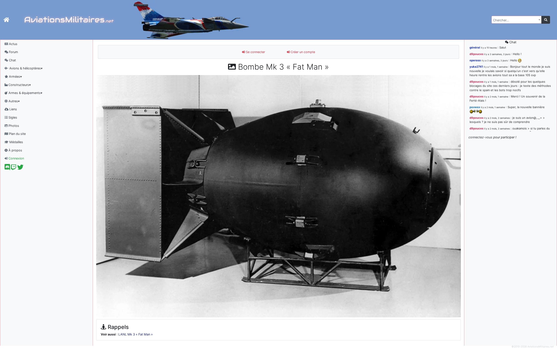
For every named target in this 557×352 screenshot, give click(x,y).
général (475, 47)
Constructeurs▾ (19, 85)
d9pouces (476, 54)
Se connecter (255, 52)
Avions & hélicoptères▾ (25, 68)
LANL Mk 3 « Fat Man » (135, 334)
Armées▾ (15, 76)
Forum (13, 52)
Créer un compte (302, 52)
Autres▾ (14, 101)
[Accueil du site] (6, 20)
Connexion (16, 158)
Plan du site (17, 134)
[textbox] (515, 20)
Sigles (12, 117)
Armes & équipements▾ (25, 93)
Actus (12, 44)
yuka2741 (476, 66)
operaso (475, 60)
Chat (12, 60)
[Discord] (7, 168)
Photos (13, 125)
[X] (20, 168)
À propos (15, 150)
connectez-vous (480, 137)
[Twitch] (13, 168)
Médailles (15, 142)
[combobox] (517, 19)
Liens (12, 109)
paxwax (475, 107)
